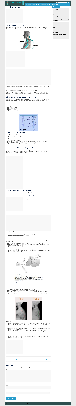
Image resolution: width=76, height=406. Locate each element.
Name (7, 385)
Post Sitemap (36, 403)
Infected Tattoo (56, 22)
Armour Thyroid (56, 32)
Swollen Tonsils (56, 12)
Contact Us (57, 4)
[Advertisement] (14, 16)
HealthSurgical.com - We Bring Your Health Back (18, 403)
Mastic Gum (55, 27)
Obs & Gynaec (48, 4)
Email (7, 391)
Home (27, 4)
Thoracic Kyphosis (46, 359)
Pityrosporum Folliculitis (58, 38)
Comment (8, 369)
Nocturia (55, 14)
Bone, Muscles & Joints (42, 4)
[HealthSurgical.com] (15, 1)
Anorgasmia (55, 9)
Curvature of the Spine (12, 359)
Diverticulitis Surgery (57, 25)
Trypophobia (55, 16)
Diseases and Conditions (32, 4)
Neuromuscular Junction (58, 29)
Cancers (53, 4)
